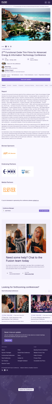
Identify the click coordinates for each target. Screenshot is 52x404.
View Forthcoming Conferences (10, 291)
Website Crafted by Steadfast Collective (29, 367)
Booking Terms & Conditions (41, 350)
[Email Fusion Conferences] (7, 370)
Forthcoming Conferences (8, 355)
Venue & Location (39, 85)
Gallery (46, 85)
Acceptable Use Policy (39, 360)
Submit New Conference (24, 352)
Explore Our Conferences (26, 389)
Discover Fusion (6, 363)
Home (3, 6)
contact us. (36, 200)
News (19, 355)
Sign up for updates (26, 79)
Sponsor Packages (6, 352)
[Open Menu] (49, 2)
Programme (20, 85)
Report (3, 85)
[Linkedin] (4, 370)
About (3, 350)
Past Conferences (8, 6)
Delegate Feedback (23, 360)
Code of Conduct (38, 355)
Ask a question (44, 210)
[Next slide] (48, 26)
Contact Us (20, 358)
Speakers (15, 85)
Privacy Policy (37, 358)
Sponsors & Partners (29, 85)
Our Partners (5, 360)
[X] (2, 370)
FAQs (19, 350)
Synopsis (9, 85)
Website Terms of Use (39, 352)
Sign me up (8, 340)
